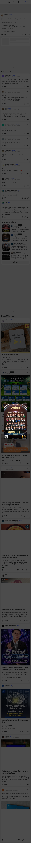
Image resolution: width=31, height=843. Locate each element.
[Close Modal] (25, 406)
